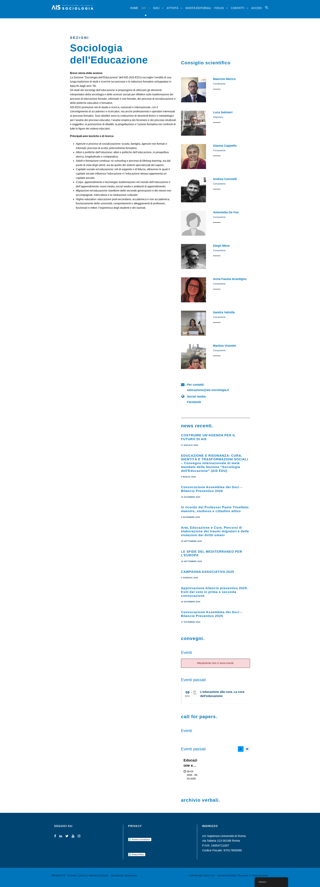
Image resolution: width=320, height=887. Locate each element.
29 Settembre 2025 (191, 541)
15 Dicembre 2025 (190, 497)
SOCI (156, 8)
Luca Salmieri (222, 112)
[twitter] (66, 836)
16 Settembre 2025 (191, 561)
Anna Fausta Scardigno (229, 279)
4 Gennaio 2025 (189, 578)
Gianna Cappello (225, 145)
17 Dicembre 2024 (190, 622)
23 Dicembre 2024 (190, 602)
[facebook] (55, 836)
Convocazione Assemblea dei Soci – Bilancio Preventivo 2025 (211, 614)
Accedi (256, 8)
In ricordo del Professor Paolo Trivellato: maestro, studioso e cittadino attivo (215, 509)
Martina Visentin (224, 345)
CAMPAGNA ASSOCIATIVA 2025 (207, 572)
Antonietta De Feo (226, 212)
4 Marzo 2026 (188, 477)
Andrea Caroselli (225, 179)
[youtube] (73, 836)
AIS (144, 8)
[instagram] (79, 836)
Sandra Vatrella (224, 312)
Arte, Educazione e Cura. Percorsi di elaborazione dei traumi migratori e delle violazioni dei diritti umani (215, 531)
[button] (266, 10)
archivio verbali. (200, 800)
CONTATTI (237, 8)
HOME (134, 8)
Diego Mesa (221, 245)
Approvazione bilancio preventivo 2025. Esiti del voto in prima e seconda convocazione (214, 592)
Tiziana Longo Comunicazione (87, 875)
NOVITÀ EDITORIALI (198, 8)
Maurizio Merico (224, 79)
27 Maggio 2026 (189, 445)
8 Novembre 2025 (190, 517)
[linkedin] (60, 836)
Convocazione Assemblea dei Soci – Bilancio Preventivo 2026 (211, 489)
